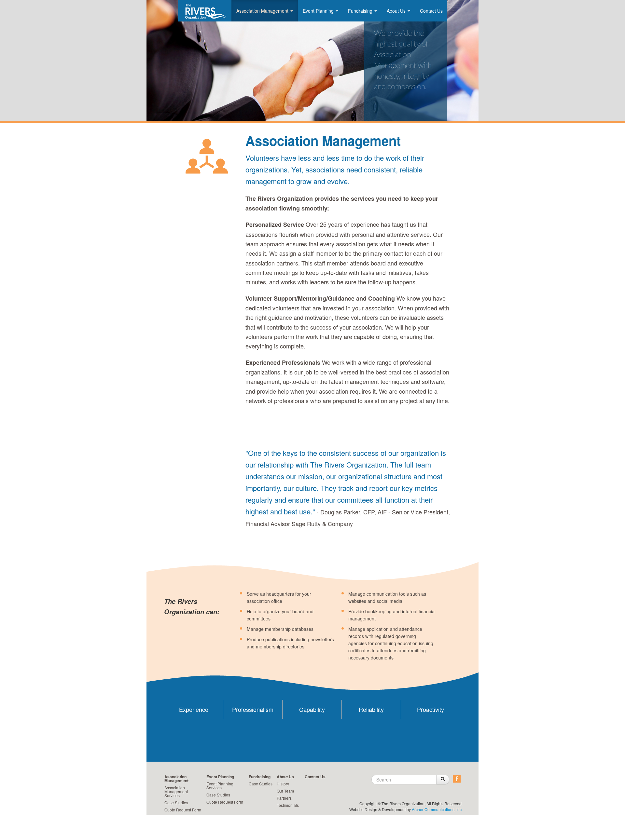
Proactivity (430, 709)
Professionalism (252, 709)
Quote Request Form (182, 809)
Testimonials (288, 805)
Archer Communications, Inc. (437, 809)
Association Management (263, 10)
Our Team (285, 791)
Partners (284, 798)
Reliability (371, 709)
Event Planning (319, 10)
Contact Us (431, 10)
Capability (312, 709)
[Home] (203, 11)
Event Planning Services (219, 785)
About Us (397, 10)
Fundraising (361, 10)
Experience (193, 709)
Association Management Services (176, 791)
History (283, 783)
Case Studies (176, 802)
